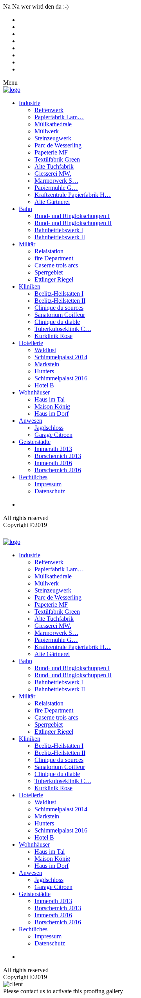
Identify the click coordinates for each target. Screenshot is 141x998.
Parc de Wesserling (57, 145)
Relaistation (48, 251)
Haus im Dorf (51, 413)
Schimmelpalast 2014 (60, 357)
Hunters (44, 371)
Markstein (46, 364)
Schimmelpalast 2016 (60, 378)
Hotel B (44, 385)
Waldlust (45, 350)
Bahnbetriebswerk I (58, 230)
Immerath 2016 (53, 463)
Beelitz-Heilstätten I (58, 293)
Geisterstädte (35, 441)
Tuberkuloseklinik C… (62, 328)
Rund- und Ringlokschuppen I (72, 216)
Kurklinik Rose (53, 336)
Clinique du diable (57, 321)
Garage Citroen (53, 434)
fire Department (53, 258)
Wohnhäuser (34, 392)
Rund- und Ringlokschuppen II (73, 223)
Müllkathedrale (53, 124)
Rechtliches (33, 477)
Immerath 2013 (53, 448)
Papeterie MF (51, 152)
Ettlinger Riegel (53, 279)
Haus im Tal (49, 399)
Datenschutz (49, 491)
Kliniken (29, 286)
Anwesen (30, 420)
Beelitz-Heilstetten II (59, 300)
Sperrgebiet (48, 272)
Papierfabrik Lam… (59, 117)
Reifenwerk (48, 110)
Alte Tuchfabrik (54, 166)
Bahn (25, 208)
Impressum (47, 484)
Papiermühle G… (56, 187)
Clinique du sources (58, 307)
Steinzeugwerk (52, 138)
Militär (27, 244)
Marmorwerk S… (56, 180)
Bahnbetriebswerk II (59, 237)
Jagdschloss (48, 427)
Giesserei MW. (52, 173)
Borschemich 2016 (57, 470)
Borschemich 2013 (57, 456)
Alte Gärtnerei (52, 201)
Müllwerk (46, 131)
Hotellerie (31, 343)
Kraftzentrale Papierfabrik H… (72, 194)
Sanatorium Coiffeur (59, 314)
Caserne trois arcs (56, 265)
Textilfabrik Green (57, 159)
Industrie (29, 103)
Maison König (52, 406)
